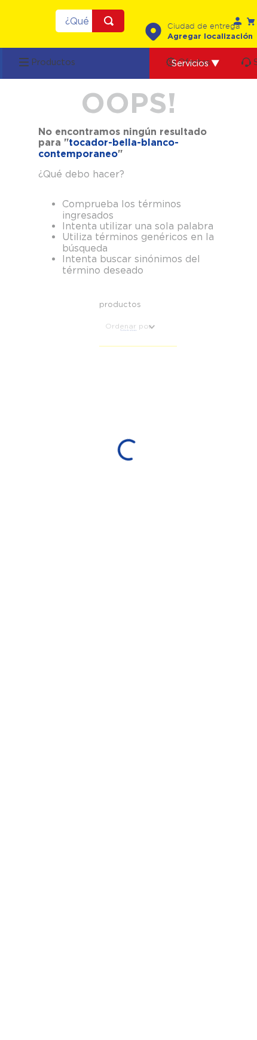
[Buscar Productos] (111, 21)
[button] (195, 63)
